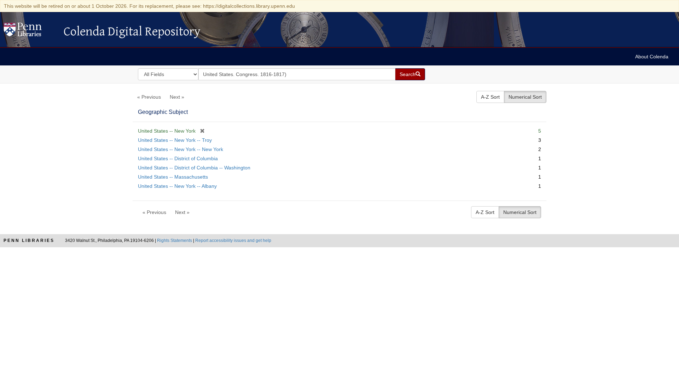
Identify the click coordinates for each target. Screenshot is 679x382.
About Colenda (651, 56)
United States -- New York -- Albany (177, 186)
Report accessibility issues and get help (233, 240)
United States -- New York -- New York (180, 149)
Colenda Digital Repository (30, 31)
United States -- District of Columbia (178, 158)
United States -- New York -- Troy (175, 140)
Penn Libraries (29, 240)
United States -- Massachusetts (173, 177)
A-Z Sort (490, 97)
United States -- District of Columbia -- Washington (194, 167)
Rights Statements (174, 240)
